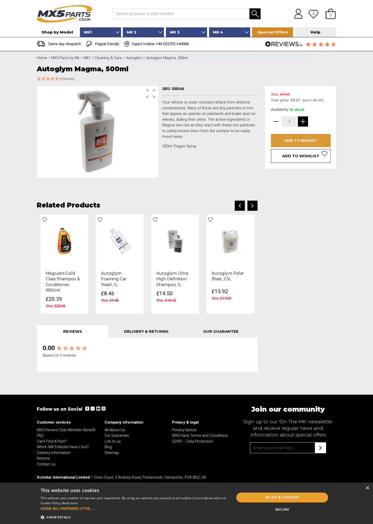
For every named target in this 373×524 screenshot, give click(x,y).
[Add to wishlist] (45, 220)
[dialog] (186, 503)
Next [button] (252, 206)
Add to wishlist (300, 155)
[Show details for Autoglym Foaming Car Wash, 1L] (120, 241)
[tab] (72, 331)
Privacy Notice (184, 430)
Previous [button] (240, 206)
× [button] (367, 488)
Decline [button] (282, 509)
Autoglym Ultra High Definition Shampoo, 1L (172, 279)
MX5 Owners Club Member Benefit (66, 430)
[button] (330, 13)
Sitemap (112, 452)
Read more (70, 503)
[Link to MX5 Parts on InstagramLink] (103, 409)
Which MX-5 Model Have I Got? (63, 447)
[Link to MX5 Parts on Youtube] (98, 409)
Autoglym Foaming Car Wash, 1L (114, 279)
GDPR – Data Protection (192, 441)
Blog (108, 447)
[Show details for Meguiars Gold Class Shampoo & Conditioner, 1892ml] (64, 241)
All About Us (115, 430)
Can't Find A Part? (51, 441)
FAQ (40, 435)
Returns (43, 458)
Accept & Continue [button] (282, 497)
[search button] (255, 13)
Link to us (113, 441)
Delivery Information (54, 452)
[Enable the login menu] (296, 13)
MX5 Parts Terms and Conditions (200, 435)
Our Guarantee (117, 435)
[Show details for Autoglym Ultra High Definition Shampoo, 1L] (175, 241)
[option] (64, 264)
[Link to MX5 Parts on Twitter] (93, 409)
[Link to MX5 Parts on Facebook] (87, 409)
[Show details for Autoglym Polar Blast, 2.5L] (230, 241)
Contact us (46, 464)
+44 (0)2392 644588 (172, 44)
